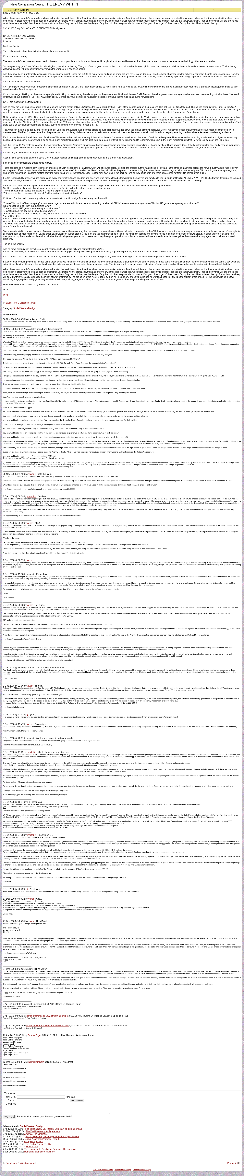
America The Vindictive (36, 1134)
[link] (5, 294)
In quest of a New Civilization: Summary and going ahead (53, 1129)
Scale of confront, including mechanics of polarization (52, 1136)
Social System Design (24, 308)
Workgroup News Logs (142, 1170)
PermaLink (232, 1163)
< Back (7, 303)
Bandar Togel (34, 1035)
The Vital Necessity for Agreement (43, 1131)
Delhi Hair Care (36, 1062)
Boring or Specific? (33, 1141)
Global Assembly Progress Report (42, 1139)
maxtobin (31, 496)
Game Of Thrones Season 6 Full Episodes (47, 1025)
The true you (32, 1146)
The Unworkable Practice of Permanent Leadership (50, 1149)
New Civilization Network (103, 1170)
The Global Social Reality (38, 1144)
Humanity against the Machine (39, 1151)
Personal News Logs (123, 1170)
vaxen (31, 474)
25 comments (217, 10)
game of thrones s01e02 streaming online (47, 1016)
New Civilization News (24, 303)
